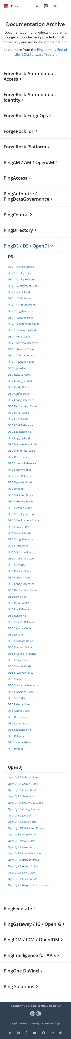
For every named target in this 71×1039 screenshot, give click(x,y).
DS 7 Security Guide (19, 469)
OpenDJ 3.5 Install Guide (22, 790)
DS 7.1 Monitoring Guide (22, 330)
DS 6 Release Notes (19, 571)
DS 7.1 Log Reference (20, 311)
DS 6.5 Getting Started (21, 501)
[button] (55, 6)
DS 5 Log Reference (19, 729)
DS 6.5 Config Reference (22, 514)
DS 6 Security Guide (19, 628)
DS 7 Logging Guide (19, 438)
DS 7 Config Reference (21, 400)
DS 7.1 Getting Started (21, 266)
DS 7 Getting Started (20, 381)
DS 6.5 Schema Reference (23, 552)
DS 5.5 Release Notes (20, 641)
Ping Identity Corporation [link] (46, 1005)
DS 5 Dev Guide (17, 717)
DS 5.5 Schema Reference (23, 685)
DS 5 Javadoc (15, 748)
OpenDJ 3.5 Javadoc (19, 815)
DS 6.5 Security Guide (21, 558)
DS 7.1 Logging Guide (20, 317)
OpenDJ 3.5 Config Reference (25, 809)
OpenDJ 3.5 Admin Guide (23, 783)
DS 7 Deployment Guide (22, 406)
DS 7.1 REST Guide (19, 336)
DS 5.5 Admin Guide (20, 647)
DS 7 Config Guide (18, 393)
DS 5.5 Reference (18, 679)
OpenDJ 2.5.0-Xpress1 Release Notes (29, 885)
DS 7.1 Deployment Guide (23, 286)
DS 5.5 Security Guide (21, 691)
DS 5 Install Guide (18, 723)
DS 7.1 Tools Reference (21, 355)
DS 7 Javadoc (15, 488)
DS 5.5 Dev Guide (18, 660)
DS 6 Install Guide (18, 602)
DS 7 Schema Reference (22, 463)
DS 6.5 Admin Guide (20, 508)
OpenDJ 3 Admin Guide (22, 834)
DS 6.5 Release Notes (20, 495)
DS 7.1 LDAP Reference (21, 304)
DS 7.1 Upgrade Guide (21, 362)
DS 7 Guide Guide (18, 387)
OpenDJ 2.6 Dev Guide (21, 872)
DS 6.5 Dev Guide (18, 526)
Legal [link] (14, 1023)
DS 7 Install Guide (18, 412)
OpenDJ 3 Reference (20, 847)
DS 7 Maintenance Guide (22, 444)
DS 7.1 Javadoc (17, 368)
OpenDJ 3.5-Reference (21, 796)
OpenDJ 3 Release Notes (22, 821)
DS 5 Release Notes (19, 704)
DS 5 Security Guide (19, 742)
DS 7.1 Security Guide (21, 349)
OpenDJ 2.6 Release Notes (23, 859)
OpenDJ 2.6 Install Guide (22, 879)
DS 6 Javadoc (15, 634)
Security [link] (34, 1023)
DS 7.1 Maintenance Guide (23, 323)
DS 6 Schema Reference (22, 622)
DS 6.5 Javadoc (17, 565)
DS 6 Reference (17, 615)
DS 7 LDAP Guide (18, 419)
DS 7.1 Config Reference (22, 279)
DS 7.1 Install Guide (19, 292)
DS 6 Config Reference (21, 584)
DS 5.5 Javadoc (17, 698)
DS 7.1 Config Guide (20, 273)
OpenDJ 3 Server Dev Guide (24, 853)
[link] (6, 6)
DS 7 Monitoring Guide (21, 450)
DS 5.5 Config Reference (22, 653)
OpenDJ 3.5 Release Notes (23, 777)
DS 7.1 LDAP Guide (19, 298)
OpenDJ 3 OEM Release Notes (25, 828)
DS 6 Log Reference (19, 609)
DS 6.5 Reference (18, 545)
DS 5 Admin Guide (19, 710)
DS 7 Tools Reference (20, 476)
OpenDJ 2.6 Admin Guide (23, 866)
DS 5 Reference (17, 736)
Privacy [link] (24, 1023)
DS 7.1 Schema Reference (23, 343)
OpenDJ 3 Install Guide (21, 841)
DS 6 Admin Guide (19, 577)
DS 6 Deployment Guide (22, 590)
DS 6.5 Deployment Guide (23, 520)
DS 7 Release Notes (19, 374)
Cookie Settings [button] (51, 1023)
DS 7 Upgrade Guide (20, 482)
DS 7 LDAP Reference (20, 425)
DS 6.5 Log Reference (20, 539)
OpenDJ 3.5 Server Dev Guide (25, 802)
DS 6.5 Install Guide (19, 533)
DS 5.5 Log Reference (20, 672)
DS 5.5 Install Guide (19, 666)
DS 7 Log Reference (19, 431)
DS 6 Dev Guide (17, 596)
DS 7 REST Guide (18, 457)
